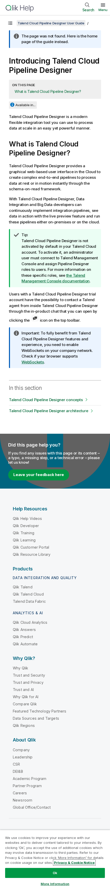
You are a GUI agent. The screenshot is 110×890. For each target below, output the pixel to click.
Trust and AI (23, 689)
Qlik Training (23, 533)
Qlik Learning (24, 540)
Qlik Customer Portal (31, 547)
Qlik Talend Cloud (28, 594)
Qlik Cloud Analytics (30, 622)
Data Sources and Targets (36, 718)
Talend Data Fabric (29, 601)
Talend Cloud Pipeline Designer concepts (46, 399)
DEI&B (18, 771)
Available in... (25, 105)
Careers (20, 793)
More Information (55, 884)
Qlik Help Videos (27, 518)
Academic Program (30, 778)
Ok (55, 873)
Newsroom (22, 800)
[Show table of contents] (10, 23)
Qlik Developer (26, 525)
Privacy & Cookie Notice (74, 863)
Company (21, 750)
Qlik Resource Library (31, 554)
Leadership (23, 757)
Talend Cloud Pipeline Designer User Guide (51, 23)
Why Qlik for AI (25, 697)
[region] (55, 860)
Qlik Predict (23, 637)
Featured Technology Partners (39, 711)
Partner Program (27, 786)
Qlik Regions (24, 725)
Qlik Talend (22, 587)
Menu (102, 10)
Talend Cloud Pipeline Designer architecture (48, 410)
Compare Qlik (25, 704)
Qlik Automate (25, 644)
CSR (16, 764)
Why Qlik (20, 668)
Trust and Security (29, 675)
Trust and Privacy (28, 682)
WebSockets (32, 362)
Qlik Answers (24, 629)
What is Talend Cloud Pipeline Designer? (48, 91)
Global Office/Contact (32, 807)
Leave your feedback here (38, 474)
